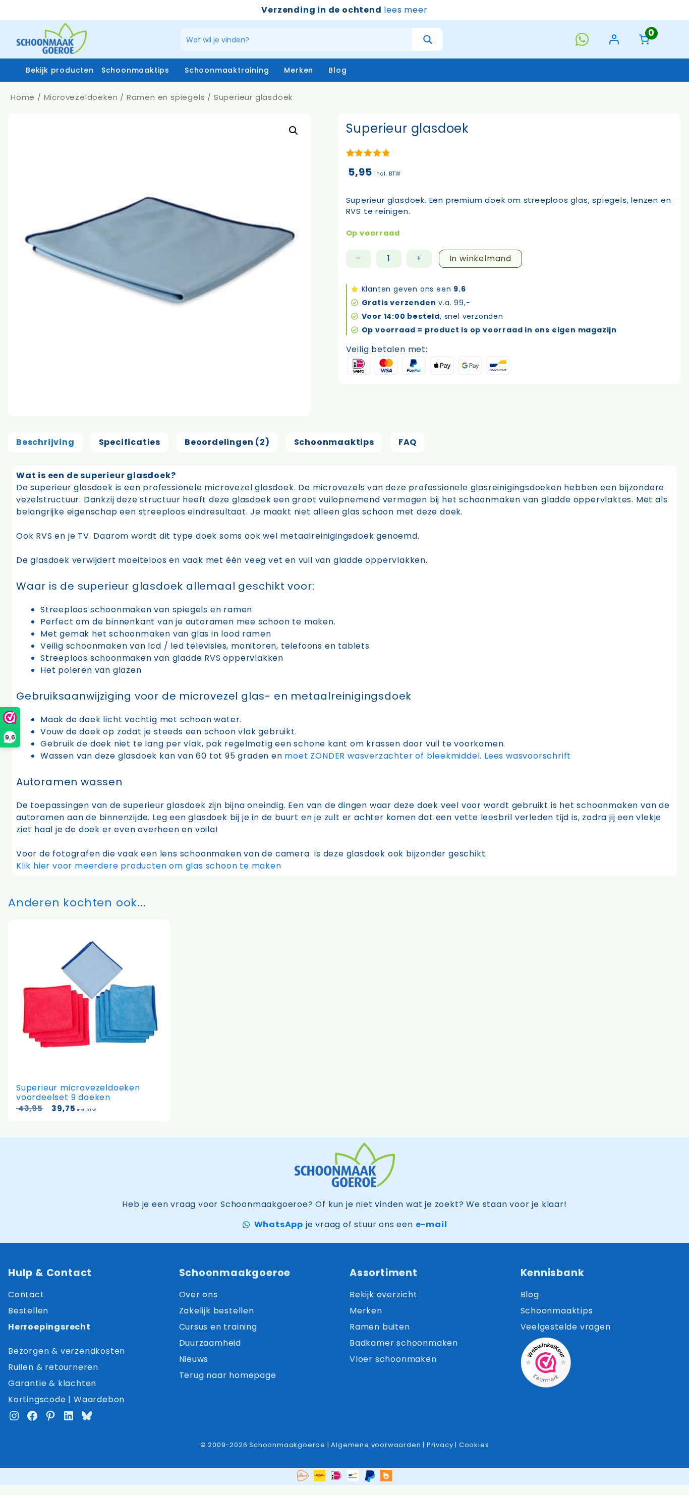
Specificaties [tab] (129, 442)
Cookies (474, 1445)
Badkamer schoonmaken (404, 1343)
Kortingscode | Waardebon (66, 1399)
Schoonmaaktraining (227, 70)
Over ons (198, 1294)
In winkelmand (480, 258)
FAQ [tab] (407, 442)
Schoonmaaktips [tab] (334, 442)
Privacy (440, 1445)
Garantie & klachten (52, 1383)
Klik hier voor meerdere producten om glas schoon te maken (148, 866)
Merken (298, 70)
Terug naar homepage (227, 1375)
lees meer (405, 10)
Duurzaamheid (210, 1343)
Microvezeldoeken (81, 97)
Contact (26, 1294)
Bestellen (28, 1310)
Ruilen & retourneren (53, 1367)
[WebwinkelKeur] (546, 1364)
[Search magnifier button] (427, 39)
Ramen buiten (380, 1327)
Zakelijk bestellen (216, 1310)
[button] (293, 131)
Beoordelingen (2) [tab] (227, 442)
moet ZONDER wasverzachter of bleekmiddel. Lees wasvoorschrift (427, 756)
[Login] (613, 39)
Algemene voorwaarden (376, 1445)
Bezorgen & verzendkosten (66, 1351)
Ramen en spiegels (166, 97)
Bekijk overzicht (384, 1294)
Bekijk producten (60, 70)
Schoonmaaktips (135, 70)
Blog (337, 70)
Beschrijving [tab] (45, 442)
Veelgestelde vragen (566, 1327)
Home (23, 97)
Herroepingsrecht (49, 1327)
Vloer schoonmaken (393, 1359)
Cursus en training (218, 1327)
